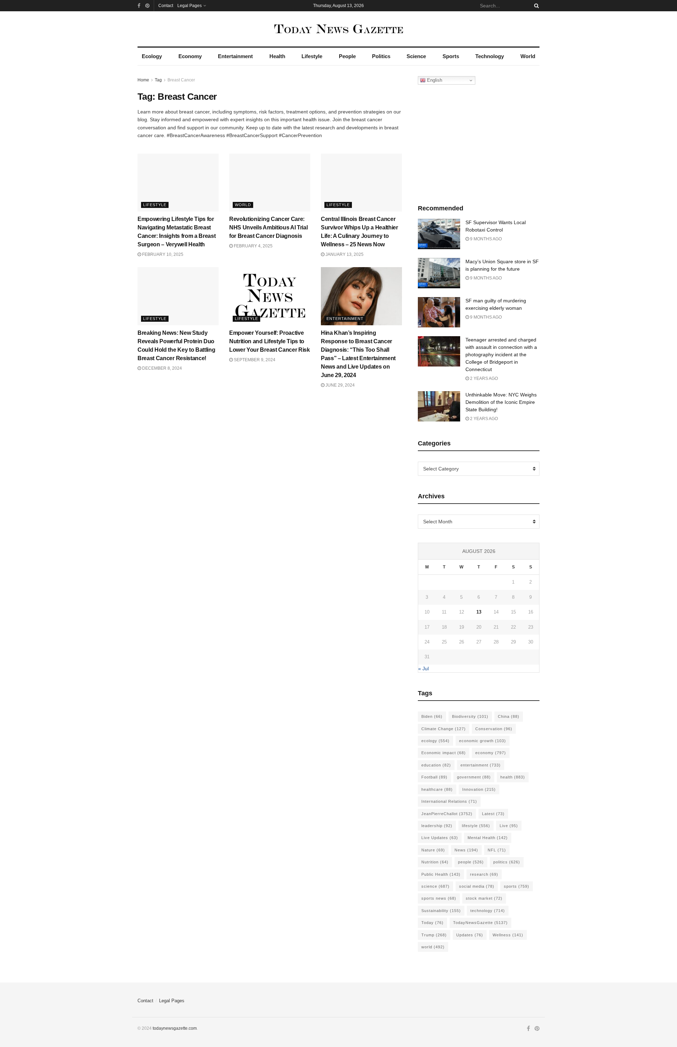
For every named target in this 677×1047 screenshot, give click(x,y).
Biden (432, 716)
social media (476, 886)
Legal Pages (189, 5)
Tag (158, 80)
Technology (489, 56)
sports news (438, 898)
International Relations (449, 801)
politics (506, 862)
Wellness (508, 935)
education (436, 765)
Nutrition (435, 862)
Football (434, 777)
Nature (433, 850)
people (471, 862)
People (347, 56)
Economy (190, 56)
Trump (434, 935)
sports (516, 886)
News (466, 850)
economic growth (482, 741)
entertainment (481, 765)
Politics (381, 56)
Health (277, 56)
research (484, 874)
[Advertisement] (479, 143)
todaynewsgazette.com (175, 1028)
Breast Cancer (181, 80)
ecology (435, 741)
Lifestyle (311, 56)
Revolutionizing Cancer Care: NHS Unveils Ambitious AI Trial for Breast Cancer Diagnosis (268, 227)
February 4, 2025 (253, 246)
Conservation (493, 729)
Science (416, 56)
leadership (436, 826)
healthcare (437, 789)
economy (490, 753)
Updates (469, 935)
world (433, 947)
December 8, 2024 (161, 368)
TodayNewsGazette (480, 922)
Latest (493, 814)
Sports (451, 56)
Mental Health (488, 838)
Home (143, 80)
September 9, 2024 (254, 359)
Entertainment (235, 56)
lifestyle (476, 826)
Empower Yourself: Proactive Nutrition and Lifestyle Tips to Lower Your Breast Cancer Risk (269, 341)
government (474, 777)
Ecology (152, 56)
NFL (497, 850)
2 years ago (483, 378)
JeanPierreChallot (446, 814)
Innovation (479, 789)
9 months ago (485, 238)
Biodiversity (470, 716)
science (435, 886)
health (512, 777)
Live (509, 826)
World (527, 56)
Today (432, 922)
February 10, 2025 (162, 254)
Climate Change (443, 729)
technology (487, 911)
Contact (165, 5)
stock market (484, 898)
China (508, 716)
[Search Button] (535, 5)
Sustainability (441, 911)
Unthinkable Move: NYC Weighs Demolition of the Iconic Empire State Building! (501, 402)
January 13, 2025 (344, 254)
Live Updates (439, 838)
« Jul (423, 668)
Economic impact (443, 753)
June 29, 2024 (339, 385)
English (434, 80)
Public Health (441, 874)
